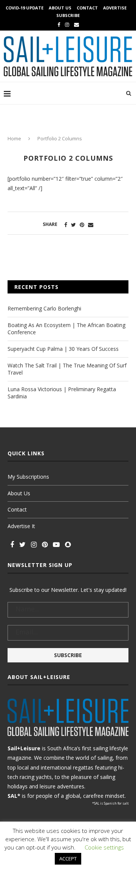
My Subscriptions (28, 476)
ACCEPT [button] (68, 858)
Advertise (115, 8)
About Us (60, 8)
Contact (87, 8)
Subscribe (68, 15)
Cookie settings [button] (104, 847)
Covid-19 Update (24, 8)
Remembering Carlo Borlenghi (44, 308)
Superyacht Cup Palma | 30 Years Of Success (63, 348)
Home (14, 138)
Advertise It (21, 526)
